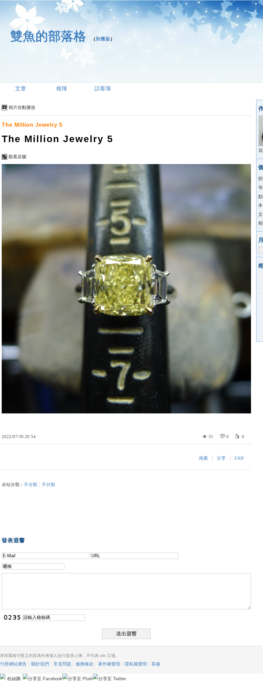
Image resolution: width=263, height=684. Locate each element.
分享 (221, 458)
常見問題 (62, 664)
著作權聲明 (109, 664)
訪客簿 (103, 88)
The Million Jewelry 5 (32, 125)
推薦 (203, 458)
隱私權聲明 (136, 664)
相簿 (61, 88)
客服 (155, 664)
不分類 (30, 484)
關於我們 (40, 664)
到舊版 (103, 38)
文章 (20, 88)
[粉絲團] (2, 676)
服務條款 (84, 664)
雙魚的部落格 (48, 36)
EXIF (239, 458)
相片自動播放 (22, 107)
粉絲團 (14, 678)
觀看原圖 (17, 156)
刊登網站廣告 (13, 664)
